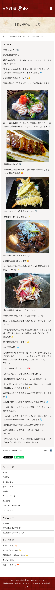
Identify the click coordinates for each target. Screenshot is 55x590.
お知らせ (6, 523)
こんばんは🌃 (46, 450)
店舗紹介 (6, 477)
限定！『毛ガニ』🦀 (11, 565)
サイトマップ (8, 510)
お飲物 (5, 491)
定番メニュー (8, 487)
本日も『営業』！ (10, 560)
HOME (5, 472)
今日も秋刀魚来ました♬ (13, 450)
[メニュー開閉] (51, 8)
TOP (2, 37)
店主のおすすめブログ (17, 37)
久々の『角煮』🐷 (10, 546)
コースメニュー (9, 482)
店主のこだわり (9, 496)
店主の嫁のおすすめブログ (13, 533)
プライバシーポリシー (11, 506)
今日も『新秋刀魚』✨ (12, 550)
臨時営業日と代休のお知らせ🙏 (15, 555)
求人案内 (6, 501)
